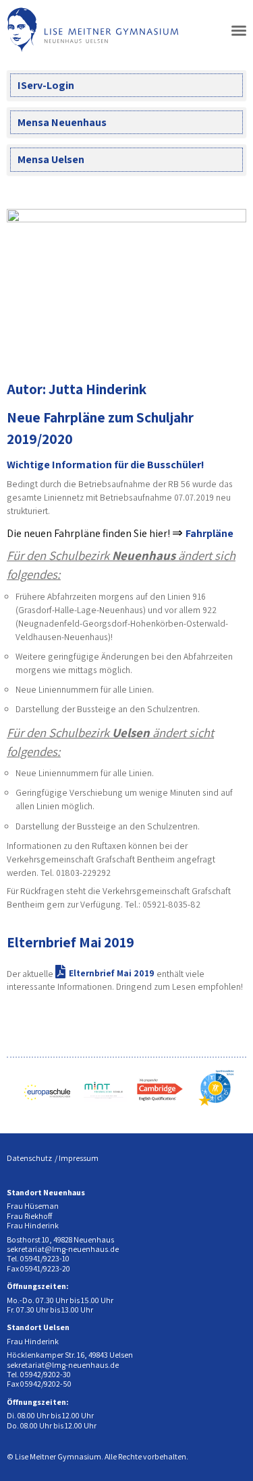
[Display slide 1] (165, 344)
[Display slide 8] (236, 344)
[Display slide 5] (205, 344)
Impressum (79, 1158)
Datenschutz (29, 1158)
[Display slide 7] (225, 344)
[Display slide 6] (215, 344)
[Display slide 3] (185, 344)
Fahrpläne (209, 533)
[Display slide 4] (195, 344)
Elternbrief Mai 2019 (70, 942)
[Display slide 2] (175, 344)
